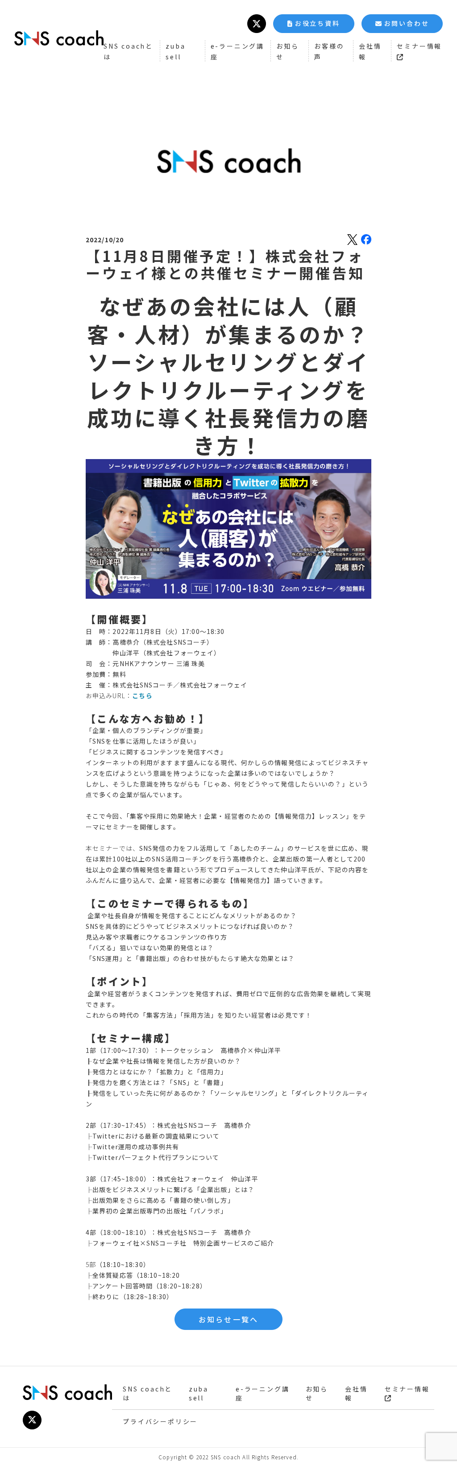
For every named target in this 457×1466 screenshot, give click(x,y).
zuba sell (198, 1393)
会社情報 (356, 1393)
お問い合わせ (406, 23)
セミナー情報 (407, 1388)
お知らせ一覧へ (228, 1319)
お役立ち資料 (317, 23)
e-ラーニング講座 (262, 1393)
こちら (142, 695)
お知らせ (317, 1393)
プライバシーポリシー (160, 1421)
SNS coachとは (147, 1393)
